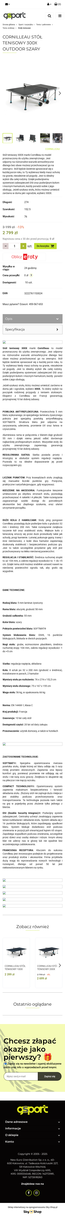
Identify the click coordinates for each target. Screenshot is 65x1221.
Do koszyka (43, 246)
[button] (57, 4)
